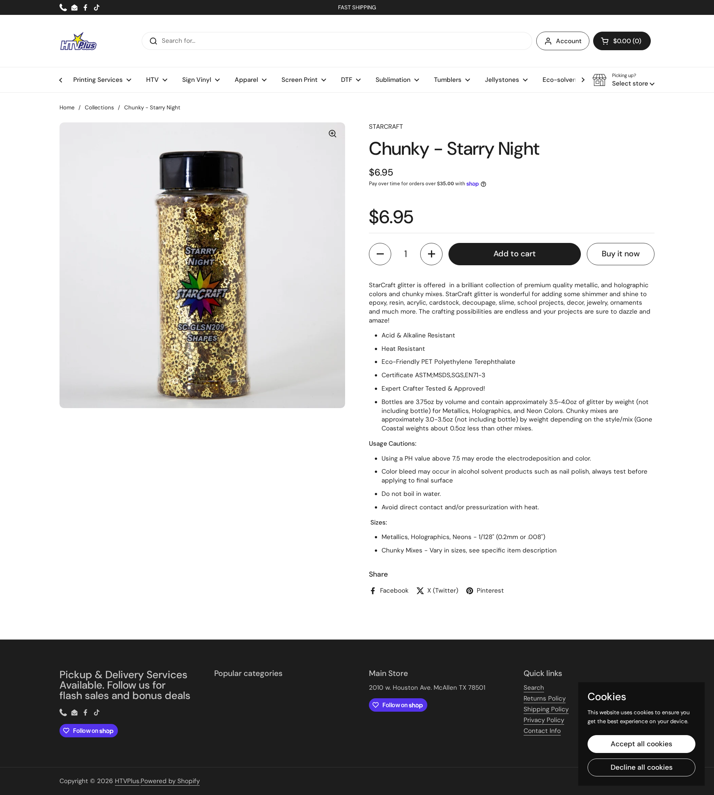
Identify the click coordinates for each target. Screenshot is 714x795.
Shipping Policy (546, 709)
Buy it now (621, 254)
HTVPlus (127, 781)
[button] (622, 41)
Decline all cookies (642, 767)
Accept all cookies (641, 743)
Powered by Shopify (170, 781)
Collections (99, 107)
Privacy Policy (544, 720)
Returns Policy (545, 698)
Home (67, 107)
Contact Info (542, 731)
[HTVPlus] (78, 41)
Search (534, 687)
